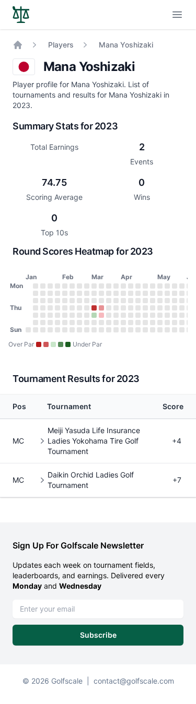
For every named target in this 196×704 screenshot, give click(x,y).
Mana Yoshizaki (126, 44)
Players (61, 44)
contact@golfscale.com (134, 680)
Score (173, 406)
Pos (19, 406)
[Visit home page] (21, 14)
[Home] (18, 45)
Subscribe (98, 634)
